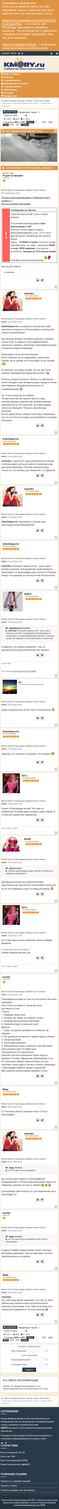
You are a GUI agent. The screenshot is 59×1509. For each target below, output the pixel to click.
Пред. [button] (30, 122)
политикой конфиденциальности (16, 1439)
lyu (19, 682)
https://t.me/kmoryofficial (19, 44)
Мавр (5, 1089)
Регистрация (57, 53)
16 (23, 119)
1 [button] (36, 122)
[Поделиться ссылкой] (42, 280)
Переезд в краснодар (47, 1500)
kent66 (6, 977)
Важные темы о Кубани (41, 101)
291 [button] (18, 124)
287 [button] (44, 122)
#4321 (3, 322)
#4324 (3, 562)
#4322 (3, 457)
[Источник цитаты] (7, 631)
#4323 (3, 517)
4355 (17, 119)
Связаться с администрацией (15, 1481)
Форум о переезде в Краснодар (14, 101)
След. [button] (25, 124)
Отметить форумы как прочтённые (18, 1490)
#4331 (3, 995)
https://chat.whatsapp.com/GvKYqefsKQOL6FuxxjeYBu (29, 22)
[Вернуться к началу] (56, 287)
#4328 (3, 804)
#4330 (3, 936)
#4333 (3, 1162)
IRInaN (27, 839)
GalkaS (28, 594)
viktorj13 (25, 1464)
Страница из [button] (14, 122)
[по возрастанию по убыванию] (29, 1364)
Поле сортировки (29, 1355)
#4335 (3, 1293)
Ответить (11, 112)
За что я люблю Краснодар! (16, 204)
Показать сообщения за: (29, 1346)
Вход (52, 53)
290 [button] (12, 124)
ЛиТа (24, 775)
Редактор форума (13, 175)
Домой (5, 53)
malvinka (29, 293)
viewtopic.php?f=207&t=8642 (24, 671)
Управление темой (28, 112)
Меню (13, 53)
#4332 (3, 1107)
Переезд (29, 101)
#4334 (3, 1231)
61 (29, 119)
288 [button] (50, 122)
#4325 (3, 622)
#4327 (3, 749)
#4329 (3, 862)
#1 (2, 193)
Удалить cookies (9, 1485)
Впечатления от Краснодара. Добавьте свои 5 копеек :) (23, 190)
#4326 (3, 705)
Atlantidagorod (11, 439)
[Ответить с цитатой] (38, 280)
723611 (8, 119)
